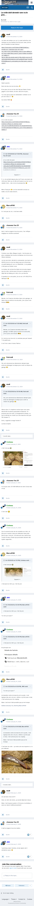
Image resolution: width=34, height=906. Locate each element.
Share (8, 885)
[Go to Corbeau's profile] (3, 443)
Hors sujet (17, 21)
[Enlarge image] (16, 658)
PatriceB (25, 323)
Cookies (29, 899)
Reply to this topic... (11, 875)
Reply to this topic (17, 27)
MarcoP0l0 (25, 605)
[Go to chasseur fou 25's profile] (3, 115)
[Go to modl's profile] (3, 35)
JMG (23, 686)
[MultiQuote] (3, 69)
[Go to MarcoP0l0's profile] (3, 207)
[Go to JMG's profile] (3, 78)
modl (4, 20)
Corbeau (23, 560)
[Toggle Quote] (4, 154)
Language (5, 899)
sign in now (12, 868)
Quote (8, 69)
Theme (13, 899)
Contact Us (21, 899)
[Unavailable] (17, 459)
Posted (14, 36)
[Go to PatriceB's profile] (3, 293)
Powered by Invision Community (17, 903)
